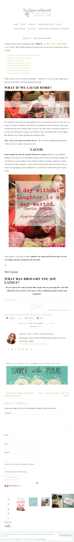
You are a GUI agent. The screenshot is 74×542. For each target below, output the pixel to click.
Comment (8, 413)
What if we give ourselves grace (18, 68)
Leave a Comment (50, 323)
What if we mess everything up (18, 73)
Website (7, 452)
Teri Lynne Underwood (37, 11)
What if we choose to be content (19, 63)
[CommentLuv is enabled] (13, 487)
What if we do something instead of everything (23, 55)
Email (7, 443)
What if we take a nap (15, 60)
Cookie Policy (42, 539)
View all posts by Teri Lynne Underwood (32, 344)
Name (7, 435)
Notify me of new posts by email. (16, 472)
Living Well (40, 326)
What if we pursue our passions (18, 65)
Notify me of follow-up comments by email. (19, 464)
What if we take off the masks (17, 70)
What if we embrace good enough (19, 58)
